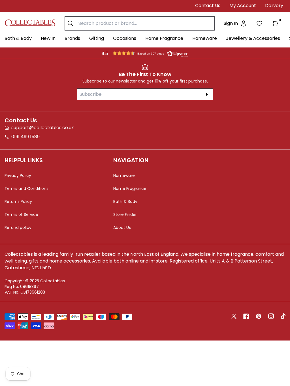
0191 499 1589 (25, 136)
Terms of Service (21, 214)
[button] (276, 23)
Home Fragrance (164, 38)
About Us (122, 227)
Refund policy (18, 227)
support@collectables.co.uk (42, 127)
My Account (242, 5)
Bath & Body (18, 38)
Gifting (96, 38)
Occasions (124, 38)
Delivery (274, 5)
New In (48, 38)
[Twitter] (233, 316)
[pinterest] (258, 316)
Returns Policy (18, 201)
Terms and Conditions (26, 188)
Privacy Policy (18, 175)
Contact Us (207, 5)
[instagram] (271, 316)
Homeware (204, 38)
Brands (72, 38)
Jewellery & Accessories (253, 38)
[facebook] (246, 316)
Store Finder (125, 214)
